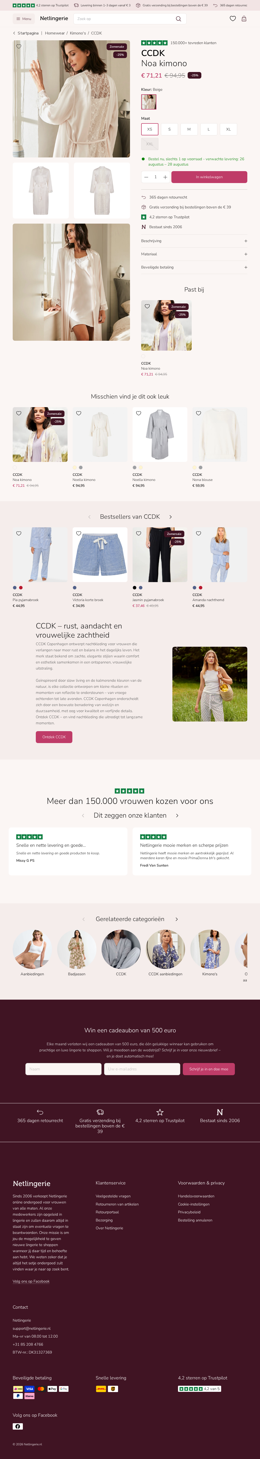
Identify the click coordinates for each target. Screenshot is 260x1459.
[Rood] (21, 588)
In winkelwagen (209, 176)
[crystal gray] (148, 102)
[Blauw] (15, 588)
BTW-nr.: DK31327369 (32, 1352)
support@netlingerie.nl (32, 1328)
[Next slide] (177, 816)
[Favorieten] (233, 18)
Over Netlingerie (109, 1228)
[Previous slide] (83, 816)
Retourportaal (107, 1212)
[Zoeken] (178, 19)
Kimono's (78, 33)
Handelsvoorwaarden (196, 1196)
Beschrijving (151, 240)
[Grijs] (81, 467)
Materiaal (149, 254)
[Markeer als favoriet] (19, 46)
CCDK (96, 33)
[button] (130, 18)
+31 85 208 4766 (28, 1344)
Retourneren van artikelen (117, 1204)
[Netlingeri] (54, 19)
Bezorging (104, 1220)
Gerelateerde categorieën (130, 919)
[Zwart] (135, 588)
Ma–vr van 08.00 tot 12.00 (35, 1336)
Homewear (55, 33)
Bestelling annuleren (195, 1220)
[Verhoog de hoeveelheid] (165, 177)
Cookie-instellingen (193, 1204)
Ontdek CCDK (54, 737)
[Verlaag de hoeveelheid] (146, 177)
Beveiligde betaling (157, 267)
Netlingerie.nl (33, 1444)
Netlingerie (22, 1320)
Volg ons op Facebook (31, 1281)
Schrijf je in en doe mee (208, 1069)
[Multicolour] (143, 356)
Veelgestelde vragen (113, 1196)
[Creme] (75, 467)
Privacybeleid (189, 1212)
